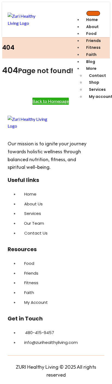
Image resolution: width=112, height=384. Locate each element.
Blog (90, 61)
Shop (94, 82)
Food (91, 33)
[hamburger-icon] (93, 13)
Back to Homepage (50, 101)
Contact (97, 75)
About (92, 26)
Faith (91, 54)
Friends (93, 40)
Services (97, 89)
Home (92, 19)
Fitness (93, 47)
